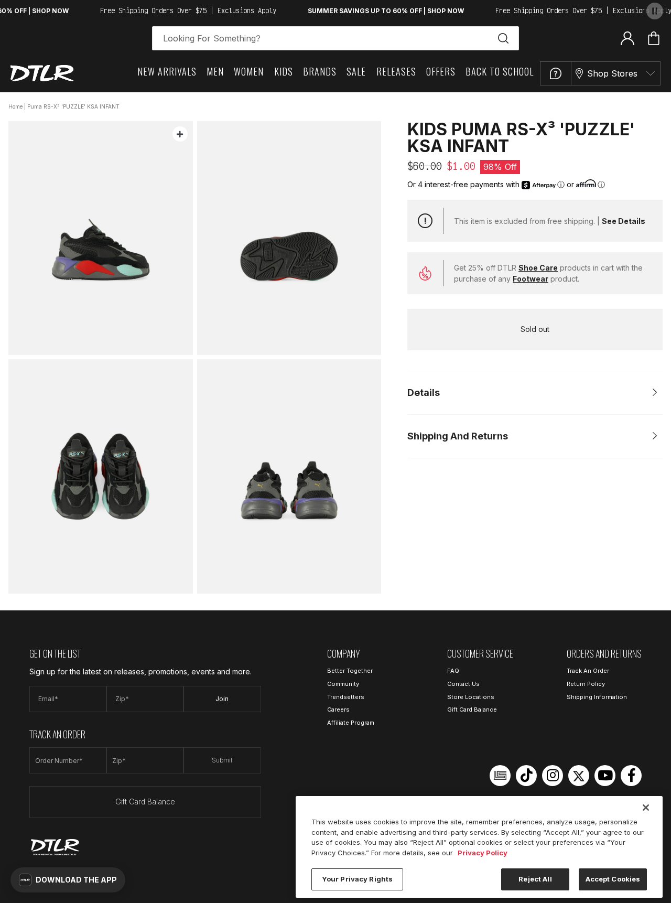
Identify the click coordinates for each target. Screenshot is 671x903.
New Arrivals (167, 71)
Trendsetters (345, 697)
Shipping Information (597, 697)
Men (215, 71)
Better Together (350, 670)
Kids (283, 71)
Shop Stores (612, 73)
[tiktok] (526, 775)
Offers (441, 71)
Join (222, 699)
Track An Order (588, 670)
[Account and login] (627, 38)
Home (15, 106)
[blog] (500, 775)
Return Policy (586, 683)
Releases (396, 71)
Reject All (534, 879)
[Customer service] (555, 73)
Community (343, 683)
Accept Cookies (613, 879)
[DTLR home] (41, 73)
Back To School (500, 71)
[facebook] (631, 775)
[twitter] (578, 775)
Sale (356, 71)
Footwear (530, 278)
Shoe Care (538, 267)
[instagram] (552, 775)
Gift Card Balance (145, 801)
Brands (320, 71)
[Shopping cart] (654, 38)
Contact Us (463, 683)
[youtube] (604, 775)
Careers (338, 709)
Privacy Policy (482, 852)
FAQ (453, 670)
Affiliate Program (350, 722)
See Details (623, 221)
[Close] (645, 807)
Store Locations (470, 697)
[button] (67, 880)
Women (249, 71)
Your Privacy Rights (357, 879)
